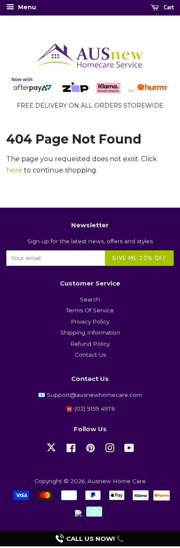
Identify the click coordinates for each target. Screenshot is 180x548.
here (14, 170)
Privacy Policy (90, 321)
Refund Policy (90, 343)
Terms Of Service (90, 310)
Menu (26, 7)
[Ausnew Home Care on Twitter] (51, 452)
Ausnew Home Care (116, 481)
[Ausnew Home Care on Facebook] (71, 449)
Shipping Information (90, 332)
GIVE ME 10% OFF (139, 258)
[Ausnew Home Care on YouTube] (129, 449)
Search (90, 299)
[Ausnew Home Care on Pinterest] (90, 449)
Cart (168, 7)
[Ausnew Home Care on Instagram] (109, 449)
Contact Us (90, 354)
